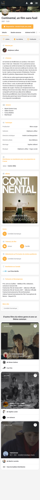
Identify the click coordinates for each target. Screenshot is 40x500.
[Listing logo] (5, 12)
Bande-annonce (16, 32)
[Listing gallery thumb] (20, 199)
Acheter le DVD (31, 32)
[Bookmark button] (35, 326)
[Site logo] (3, 3)
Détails (4, 32)
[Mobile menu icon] (36, 3)
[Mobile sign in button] (26, 3)
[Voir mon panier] (31, 3)
